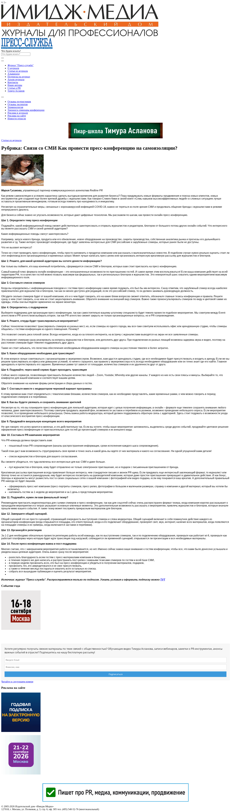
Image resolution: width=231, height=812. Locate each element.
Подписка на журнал (19, 76)
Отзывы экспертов (18, 104)
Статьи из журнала (18, 71)
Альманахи (14, 73)
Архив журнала (16, 79)
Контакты (13, 82)
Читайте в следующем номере (17, 681)
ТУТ (162, 579)
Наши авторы (15, 85)
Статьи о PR (14, 88)
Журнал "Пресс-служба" (21, 65)
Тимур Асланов (16, 91)
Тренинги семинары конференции (26, 110)
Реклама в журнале (18, 113)
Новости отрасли (17, 118)
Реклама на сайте (17, 115)
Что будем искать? (11, 51)
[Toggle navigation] (2, 60)
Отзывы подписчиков (19, 101)
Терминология (15, 107)
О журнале (13, 68)
